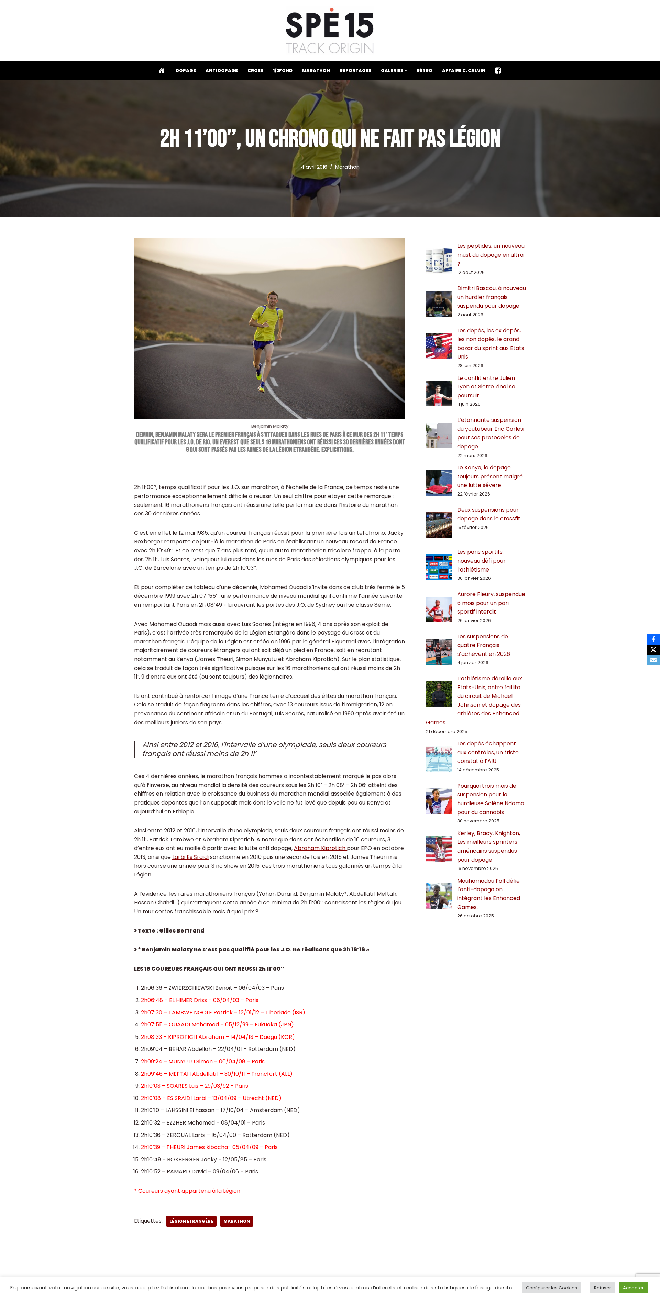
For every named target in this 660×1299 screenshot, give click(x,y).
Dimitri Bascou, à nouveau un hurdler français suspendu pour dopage (491, 297)
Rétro (424, 70)
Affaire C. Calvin (463, 70)
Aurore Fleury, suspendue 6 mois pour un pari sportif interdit (491, 603)
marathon (236, 1221)
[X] (653, 650)
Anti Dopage (222, 70)
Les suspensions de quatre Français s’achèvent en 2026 (483, 645)
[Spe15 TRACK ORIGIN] (330, 30)
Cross (255, 70)
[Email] (653, 660)
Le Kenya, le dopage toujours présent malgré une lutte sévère (490, 476)
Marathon (316, 70)
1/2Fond (283, 70)
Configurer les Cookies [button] (551, 1288)
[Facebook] (653, 639)
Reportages (355, 70)
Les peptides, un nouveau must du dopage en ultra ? (491, 254)
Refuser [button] (602, 1288)
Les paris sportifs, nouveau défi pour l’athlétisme (481, 560)
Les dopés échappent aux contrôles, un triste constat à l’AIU (488, 752)
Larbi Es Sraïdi (190, 857)
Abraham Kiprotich (320, 848)
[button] (406, 71)
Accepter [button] (633, 1288)
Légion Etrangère (191, 1221)
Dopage (186, 70)
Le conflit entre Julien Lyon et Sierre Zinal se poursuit (486, 387)
